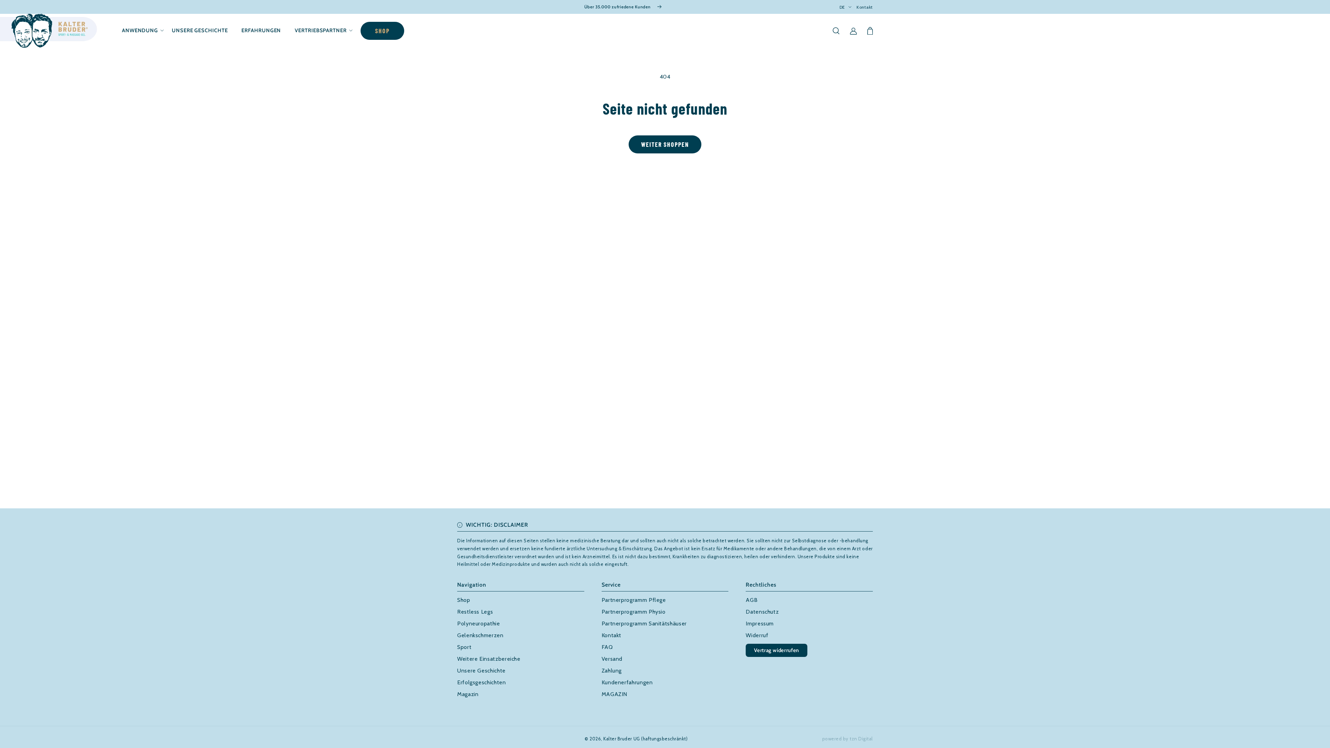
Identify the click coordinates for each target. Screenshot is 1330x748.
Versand (612, 659)
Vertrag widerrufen (776, 650)
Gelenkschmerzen (480, 635)
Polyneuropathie (478, 623)
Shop (463, 600)
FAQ (607, 647)
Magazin (467, 694)
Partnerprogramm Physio (634, 611)
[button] (140, 30)
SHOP (382, 31)
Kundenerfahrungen (627, 682)
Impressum (760, 623)
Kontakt (865, 7)
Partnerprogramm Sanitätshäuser (644, 623)
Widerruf (757, 635)
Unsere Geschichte (481, 670)
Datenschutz (762, 611)
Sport (464, 647)
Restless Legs (475, 611)
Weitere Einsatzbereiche (489, 659)
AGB (751, 600)
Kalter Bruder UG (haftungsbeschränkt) (645, 738)
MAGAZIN (614, 694)
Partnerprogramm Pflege (634, 600)
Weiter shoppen (665, 144)
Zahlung (612, 670)
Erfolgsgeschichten (481, 682)
